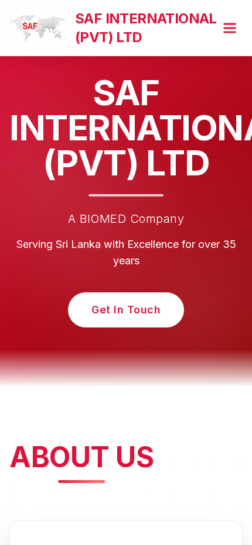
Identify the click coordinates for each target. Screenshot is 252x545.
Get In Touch (126, 309)
